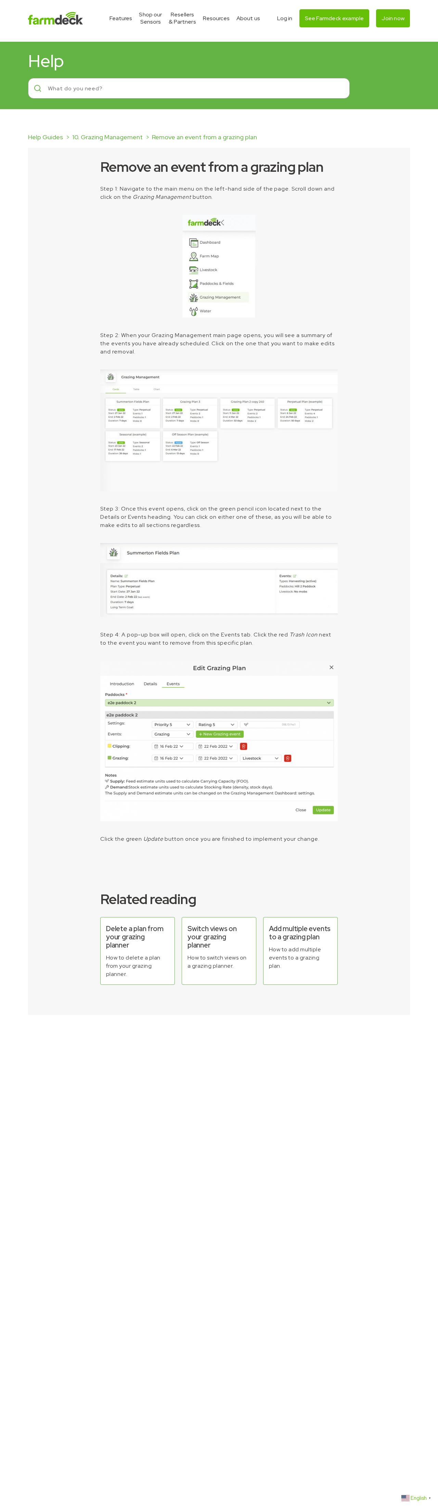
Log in (285, 18)
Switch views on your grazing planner (212, 937)
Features (121, 18)
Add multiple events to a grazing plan (300, 932)
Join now (393, 18)
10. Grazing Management (107, 137)
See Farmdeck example (334, 18)
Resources (216, 18)
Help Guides (45, 137)
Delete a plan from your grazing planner (134, 937)
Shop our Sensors (150, 18)
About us (248, 18)
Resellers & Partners (182, 18)
